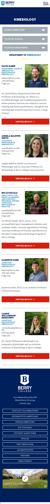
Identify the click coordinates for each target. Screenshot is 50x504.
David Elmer (8, 66)
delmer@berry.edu (11, 78)
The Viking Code (25, 444)
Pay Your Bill (25, 428)
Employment (25, 461)
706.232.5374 (25, 403)
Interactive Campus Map (25, 416)
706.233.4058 (8, 333)
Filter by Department (16, 48)
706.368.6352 (8, 81)
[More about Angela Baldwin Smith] (36, 157)
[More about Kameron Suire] (36, 281)
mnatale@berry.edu (11, 210)
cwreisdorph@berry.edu (12, 329)
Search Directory (14, 30)
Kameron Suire (10, 260)
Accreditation (25, 450)
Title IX (25, 439)
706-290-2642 (8, 273)
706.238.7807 (8, 151)
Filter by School (13, 39)
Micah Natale (9, 193)
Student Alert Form (25, 433)
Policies (25, 456)
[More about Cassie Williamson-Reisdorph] (36, 334)
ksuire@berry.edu (10, 270)
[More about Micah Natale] (36, 214)
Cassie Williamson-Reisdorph (9, 316)
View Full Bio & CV (24, 122)
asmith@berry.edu (11, 148)
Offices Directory (25, 422)
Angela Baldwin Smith (11, 137)
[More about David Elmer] (36, 87)
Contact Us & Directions (25, 411)
